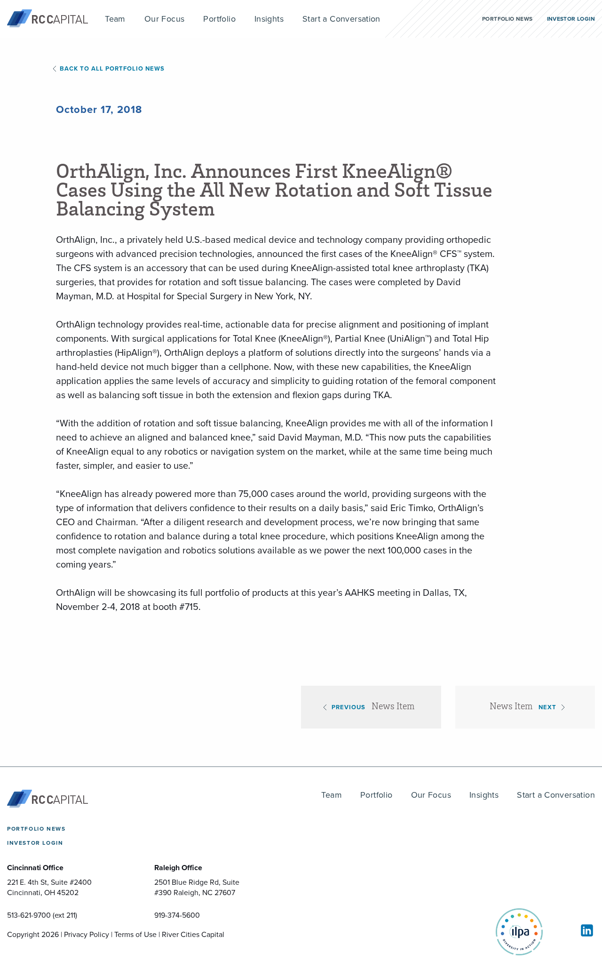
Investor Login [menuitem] (571, 19)
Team (331, 795)
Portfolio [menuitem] (219, 19)
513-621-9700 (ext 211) (42, 915)
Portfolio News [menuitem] (507, 19)
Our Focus (431, 795)
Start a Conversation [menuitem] (341, 19)
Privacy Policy (86, 934)
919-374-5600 (177, 915)
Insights (484, 795)
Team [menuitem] (115, 19)
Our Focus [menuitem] (164, 19)
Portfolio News (36, 829)
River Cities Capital (193, 934)
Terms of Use (135, 934)
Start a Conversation (556, 795)
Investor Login (35, 843)
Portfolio (376, 795)
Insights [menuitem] (269, 19)
